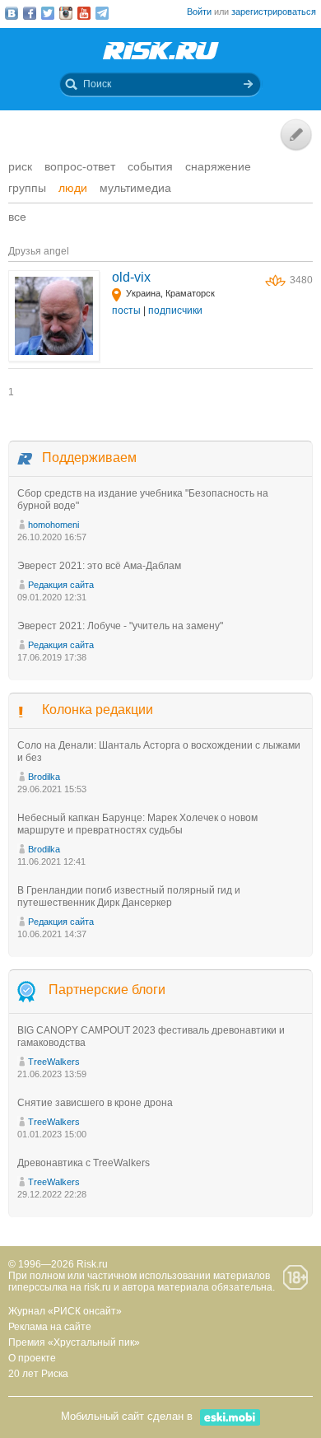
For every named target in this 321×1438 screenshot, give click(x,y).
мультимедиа (135, 187)
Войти (199, 11)
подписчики (175, 310)
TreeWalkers (54, 1062)
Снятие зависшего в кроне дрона (95, 1103)
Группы (27, 187)
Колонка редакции (97, 710)
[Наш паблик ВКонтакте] (11, 13)
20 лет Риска (38, 1374)
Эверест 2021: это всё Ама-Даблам (99, 566)
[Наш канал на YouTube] (84, 13)
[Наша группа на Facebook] (29, 13)
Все (17, 216)
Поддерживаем (89, 458)
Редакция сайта (61, 585)
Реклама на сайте (49, 1327)
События (150, 166)
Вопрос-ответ (79, 166)
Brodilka (44, 777)
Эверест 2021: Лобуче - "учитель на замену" (120, 626)
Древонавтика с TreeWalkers (83, 1163)
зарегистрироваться (273, 11)
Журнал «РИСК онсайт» (65, 1311)
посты (126, 310)
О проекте (32, 1358)
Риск (20, 166)
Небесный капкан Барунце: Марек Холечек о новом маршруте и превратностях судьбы (137, 824)
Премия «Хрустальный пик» (74, 1342)
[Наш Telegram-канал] (102, 13)
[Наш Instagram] (65, 13)
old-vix (131, 277)
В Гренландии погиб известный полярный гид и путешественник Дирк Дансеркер (128, 896)
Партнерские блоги (107, 990)
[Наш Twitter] (47, 13)
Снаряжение (218, 166)
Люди (72, 187)
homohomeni (53, 525)
